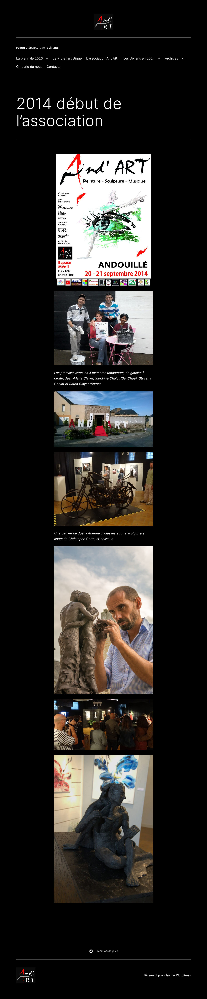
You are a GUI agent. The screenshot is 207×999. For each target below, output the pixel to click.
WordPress (183, 975)
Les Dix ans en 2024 (139, 58)
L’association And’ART (102, 58)
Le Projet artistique (67, 58)
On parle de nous (29, 67)
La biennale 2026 (29, 58)
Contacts (53, 67)
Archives (171, 58)
